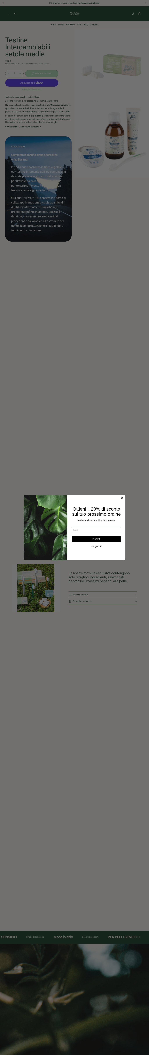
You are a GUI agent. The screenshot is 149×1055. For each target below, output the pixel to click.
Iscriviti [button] (96, 539)
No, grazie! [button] (96, 546)
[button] (122, 498)
